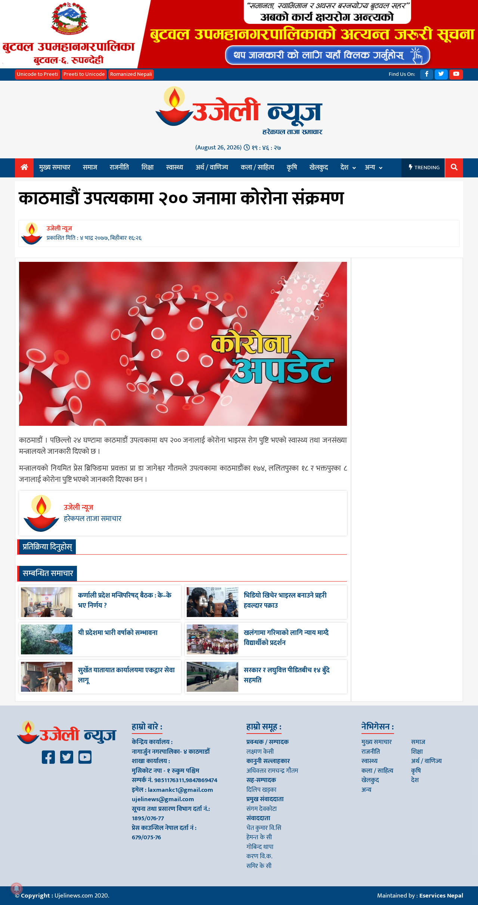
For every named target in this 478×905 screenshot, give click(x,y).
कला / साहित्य (257, 167)
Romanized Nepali (131, 74)
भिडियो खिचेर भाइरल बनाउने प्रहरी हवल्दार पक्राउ (285, 600)
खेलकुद (319, 167)
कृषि (292, 167)
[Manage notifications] (16, 889)
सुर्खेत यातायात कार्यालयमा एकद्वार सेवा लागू (126, 675)
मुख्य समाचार (54, 167)
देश (344, 167)
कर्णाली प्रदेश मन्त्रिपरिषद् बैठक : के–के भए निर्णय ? (124, 600)
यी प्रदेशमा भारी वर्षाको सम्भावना (118, 633)
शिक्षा (147, 167)
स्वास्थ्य (174, 167)
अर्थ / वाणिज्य (212, 167)
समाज (90, 167)
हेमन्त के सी (259, 837)
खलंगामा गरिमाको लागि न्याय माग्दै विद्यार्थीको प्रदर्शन (286, 638)
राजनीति (119, 167)
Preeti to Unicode (84, 74)
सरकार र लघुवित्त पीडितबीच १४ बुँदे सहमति (287, 675)
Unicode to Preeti (37, 74)
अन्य (370, 167)
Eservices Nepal (441, 895)
